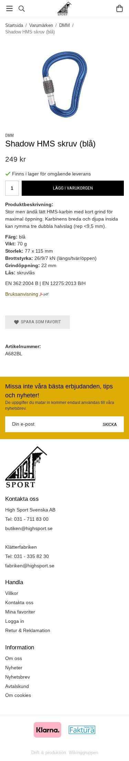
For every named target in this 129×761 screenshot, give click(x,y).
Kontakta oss (19, 602)
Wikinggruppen (83, 752)
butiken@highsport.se (29, 528)
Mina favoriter (20, 612)
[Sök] (21, 9)
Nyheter (13, 667)
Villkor (11, 593)
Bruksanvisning (21, 294)
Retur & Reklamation (27, 630)
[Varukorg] (120, 8)
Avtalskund (17, 686)
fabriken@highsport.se (29, 565)
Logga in (14, 621)
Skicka (110, 424)
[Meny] (9, 8)
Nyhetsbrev (17, 677)
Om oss (13, 658)
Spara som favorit (40, 321)
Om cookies (18, 695)
